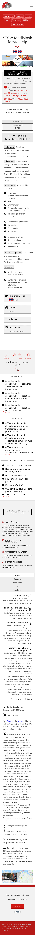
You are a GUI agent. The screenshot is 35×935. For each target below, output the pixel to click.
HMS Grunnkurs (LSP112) (16, 475)
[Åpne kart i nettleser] (17, 876)
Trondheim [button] (17, 590)
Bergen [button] (17, 575)
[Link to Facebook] (31, 932)
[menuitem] (26, 5)
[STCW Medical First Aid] (20, 52)
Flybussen (10, 721)
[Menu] (30, 5)
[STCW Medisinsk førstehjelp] (15, 52)
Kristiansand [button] (17, 583)
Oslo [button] (17, 586)
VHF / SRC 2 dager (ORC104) (18, 465)
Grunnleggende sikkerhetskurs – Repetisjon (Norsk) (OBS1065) (18, 408)
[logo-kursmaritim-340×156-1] (14, 5)
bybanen (21, 721)
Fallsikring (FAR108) (14, 485)
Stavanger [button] (17, 579)
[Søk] (26, 5)
